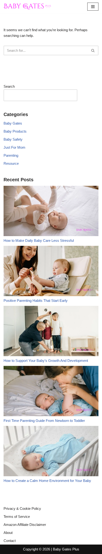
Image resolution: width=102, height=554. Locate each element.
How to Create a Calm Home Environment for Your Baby (47, 481)
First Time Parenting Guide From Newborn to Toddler (44, 421)
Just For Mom (14, 147)
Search (9, 86)
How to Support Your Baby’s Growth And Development (46, 361)
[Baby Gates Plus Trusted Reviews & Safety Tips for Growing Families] (27, 6)
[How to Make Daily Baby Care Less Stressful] (51, 212)
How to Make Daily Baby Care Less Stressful (39, 240)
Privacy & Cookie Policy (22, 508)
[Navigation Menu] (92, 7)
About (8, 533)
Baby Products (15, 131)
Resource (11, 163)
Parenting (11, 155)
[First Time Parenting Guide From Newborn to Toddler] (51, 392)
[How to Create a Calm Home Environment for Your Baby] (51, 452)
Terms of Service (17, 517)
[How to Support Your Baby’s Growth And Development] (51, 332)
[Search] (93, 50)
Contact (10, 541)
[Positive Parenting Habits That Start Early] (51, 272)
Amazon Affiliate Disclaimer (25, 525)
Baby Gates (13, 123)
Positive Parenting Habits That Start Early (36, 301)
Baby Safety (13, 139)
